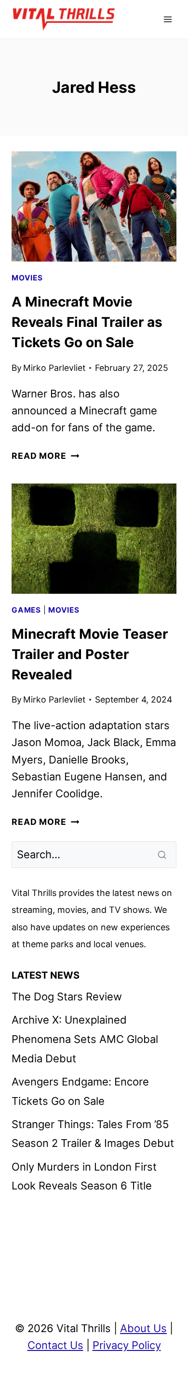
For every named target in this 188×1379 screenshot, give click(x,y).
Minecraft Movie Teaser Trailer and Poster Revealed (90, 654)
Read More (45, 456)
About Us (143, 1328)
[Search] (163, 854)
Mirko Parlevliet (54, 368)
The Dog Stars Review (67, 996)
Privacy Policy (127, 1345)
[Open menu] (167, 19)
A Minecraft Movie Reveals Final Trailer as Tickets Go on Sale (87, 322)
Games (26, 610)
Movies (27, 277)
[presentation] (94, 206)
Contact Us (55, 1345)
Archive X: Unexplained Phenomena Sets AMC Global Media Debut (85, 1038)
